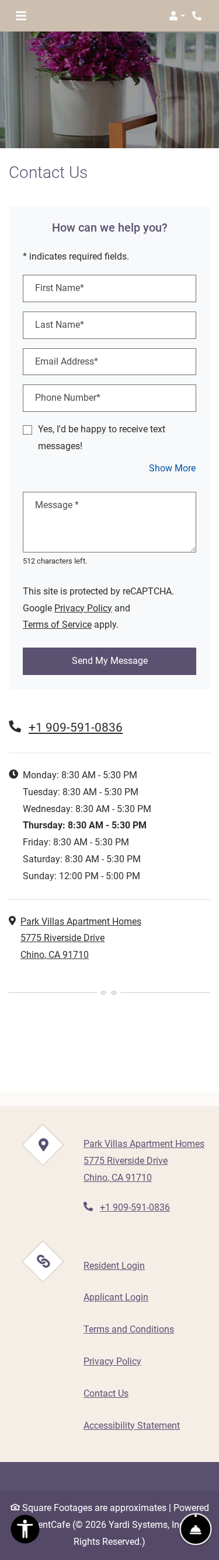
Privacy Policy (83, 608)
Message (57, 504)
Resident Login (114, 1265)
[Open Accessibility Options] (25, 1532)
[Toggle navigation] (21, 16)
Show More (172, 468)
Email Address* (66, 361)
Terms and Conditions (129, 1329)
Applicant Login (116, 1297)
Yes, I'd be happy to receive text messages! (101, 438)
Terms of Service (57, 624)
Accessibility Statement (132, 1425)
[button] (177, 16)
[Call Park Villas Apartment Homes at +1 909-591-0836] (198, 16)
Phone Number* (67, 397)
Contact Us (106, 1393)
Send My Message (110, 660)
